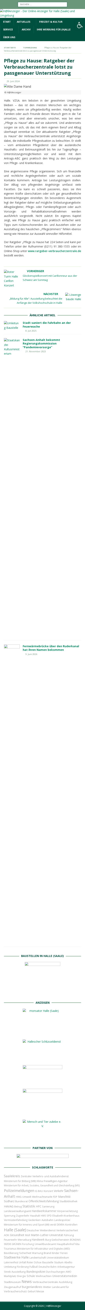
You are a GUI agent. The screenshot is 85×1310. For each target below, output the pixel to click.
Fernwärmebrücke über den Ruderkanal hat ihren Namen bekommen (51, 648)
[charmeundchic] (42, 1082)
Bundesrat (21, 1201)
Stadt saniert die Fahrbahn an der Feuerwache (47, 324)
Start (7, 21)
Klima (40, 1181)
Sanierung (48, 1206)
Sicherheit (25, 1253)
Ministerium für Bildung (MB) (20, 1181)
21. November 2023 (36, 351)
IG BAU (39, 1191)
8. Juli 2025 (31, 330)
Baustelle (47, 1262)
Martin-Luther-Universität (47, 1235)
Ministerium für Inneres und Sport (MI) (26, 1224)
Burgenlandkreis (32, 1287)
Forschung (28, 1244)
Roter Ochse (34, 1262)
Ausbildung (65, 1282)
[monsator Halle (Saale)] (42, 1033)
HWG (19, 1196)
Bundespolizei (35, 1271)
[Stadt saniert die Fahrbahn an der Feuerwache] (12, 325)
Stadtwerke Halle (16, 1257)
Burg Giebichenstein (57, 1239)
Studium (58, 1262)
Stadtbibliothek (68, 1201)
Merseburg (24, 1239)
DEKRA (60, 1224)
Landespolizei (62, 1220)
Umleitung (10, 1266)
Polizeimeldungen (19, 1190)
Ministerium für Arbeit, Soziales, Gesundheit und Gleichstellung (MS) (42, 1185)
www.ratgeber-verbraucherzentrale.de (54, 251)
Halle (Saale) (15, 1229)
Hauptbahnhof (66, 1244)
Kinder (56, 1253)
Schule (31, 1276)
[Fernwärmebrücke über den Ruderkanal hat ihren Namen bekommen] (12, 793)
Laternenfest (11, 1262)
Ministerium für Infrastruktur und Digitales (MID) (43, 1248)
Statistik (29, 1206)
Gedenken (34, 1220)
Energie (21, 1276)
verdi (53, 1224)
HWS (43, 1215)
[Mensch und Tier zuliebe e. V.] (42, 1139)
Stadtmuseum (12, 1282)
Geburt (32, 1291)
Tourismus (10, 1248)
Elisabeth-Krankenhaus (65, 1215)
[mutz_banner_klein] (43, 1159)
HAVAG (8, 1206)
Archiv (26, 29)
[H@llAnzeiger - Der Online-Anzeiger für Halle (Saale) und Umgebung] (42, 15)
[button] (80, 25)
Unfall (22, 1262)
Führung (69, 1235)
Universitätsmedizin (64, 1276)
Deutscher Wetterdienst (41, 1230)
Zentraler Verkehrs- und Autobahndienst (45, 1176)
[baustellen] (42, 994)
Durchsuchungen (55, 1271)
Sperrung (9, 1215)
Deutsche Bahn (48, 1266)
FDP (55, 1196)
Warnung (37, 1253)
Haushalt (35, 1215)
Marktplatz (10, 1276)
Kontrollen (71, 1224)
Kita (77, 1244)
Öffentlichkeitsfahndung (43, 1201)
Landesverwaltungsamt (17, 1211)
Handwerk (38, 1239)
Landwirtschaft (37, 1257)
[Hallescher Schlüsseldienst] (42, 1059)
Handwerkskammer (44, 1211)
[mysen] (42, 1113)
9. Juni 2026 (31, 654)
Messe (40, 1291)
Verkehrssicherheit (67, 1230)
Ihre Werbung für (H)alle (54, 29)
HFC (38, 1206)
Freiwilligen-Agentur (56, 1181)
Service (8, 29)
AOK (6, 1235)
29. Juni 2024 (13, 81)
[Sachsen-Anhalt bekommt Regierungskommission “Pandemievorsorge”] (12, 487)
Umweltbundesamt (45, 1244)
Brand (47, 1253)
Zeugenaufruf (12, 1287)
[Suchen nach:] (42, 4)
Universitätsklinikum (58, 1257)
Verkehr (58, 1191)
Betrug (18, 1206)
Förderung (23, 1266)
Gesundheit (17, 1235)
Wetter (47, 1287)
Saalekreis (12, 1176)
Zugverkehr (22, 1215)
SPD (49, 1215)
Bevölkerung (11, 1253)
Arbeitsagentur (66, 1266)
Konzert (48, 1191)
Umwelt (26, 1196)
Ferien (64, 1253)
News (27, 1281)
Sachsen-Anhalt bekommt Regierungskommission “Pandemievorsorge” (41, 343)
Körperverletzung (67, 1211)
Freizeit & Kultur (50, 21)
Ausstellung (18, 1271)
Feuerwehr (10, 1239)
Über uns (9, 37)
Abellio (68, 1262)
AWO (68, 1271)
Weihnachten (44, 1276)
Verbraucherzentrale (45, 1282)
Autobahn (47, 1220)
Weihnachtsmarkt (42, 1196)
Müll (27, 1235)
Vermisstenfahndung (15, 1220)
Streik (7, 1271)
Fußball (33, 1266)
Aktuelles (23, 21)
